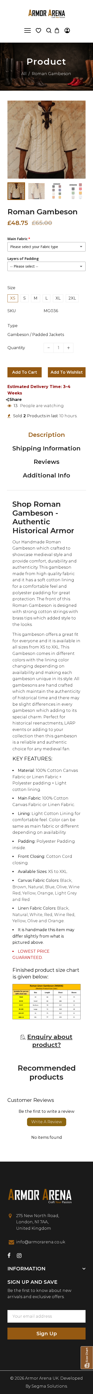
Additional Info (46, 475)
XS (12, 298)
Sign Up (46, 1334)
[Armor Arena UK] (46, 13)
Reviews (47, 461)
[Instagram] (19, 1256)
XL (58, 298)
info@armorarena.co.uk (40, 1242)
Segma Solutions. (49, 1386)
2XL (72, 298)
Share (15, 399)
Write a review (46, 1121)
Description (46, 434)
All (24, 73)
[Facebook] (9, 1256)
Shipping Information (46, 448)
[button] (15, 190)
